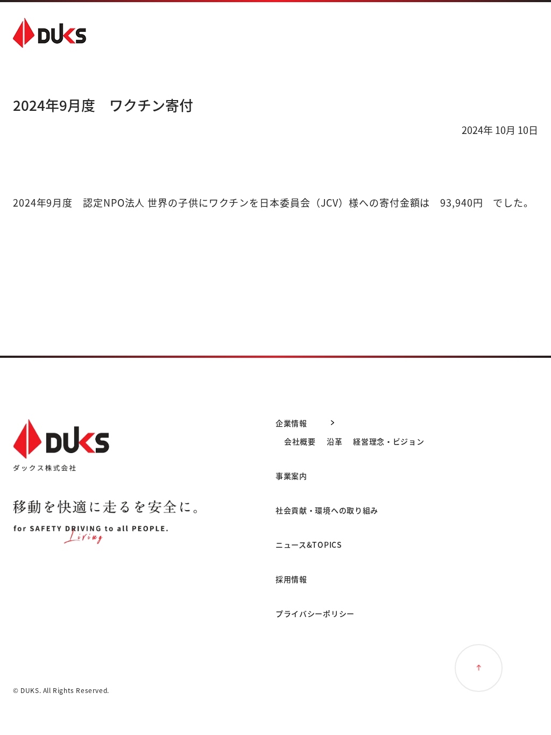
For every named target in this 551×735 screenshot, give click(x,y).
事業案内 (291, 475)
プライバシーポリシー (315, 613)
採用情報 (291, 579)
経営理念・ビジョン (388, 441)
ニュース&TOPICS (309, 544)
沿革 (334, 441)
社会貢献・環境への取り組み (327, 510)
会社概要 (300, 441)
